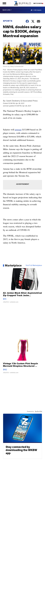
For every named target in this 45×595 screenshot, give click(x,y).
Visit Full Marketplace (34, 265)
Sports (7, 21)
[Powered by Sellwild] (38, 411)
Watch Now (37, 3)
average (18, 129)
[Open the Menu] (4, 3)
